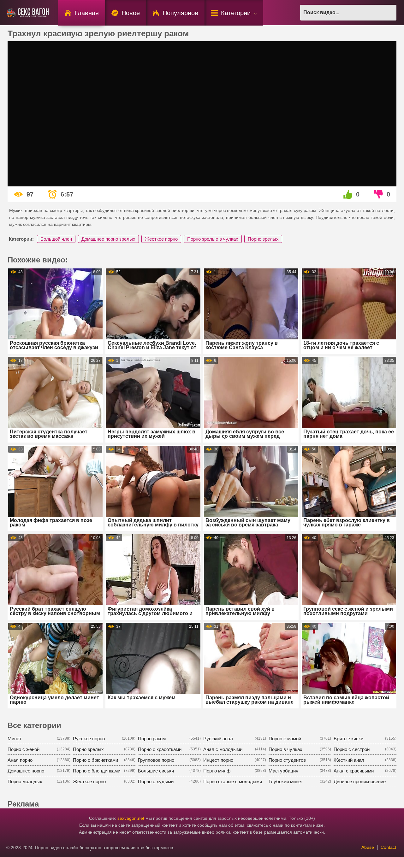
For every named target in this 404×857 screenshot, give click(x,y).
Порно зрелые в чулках (212, 239)
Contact (388, 847)
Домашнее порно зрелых (108, 239)
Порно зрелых (263, 239)
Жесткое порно (161, 239)
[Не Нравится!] (378, 194)
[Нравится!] (348, 194)
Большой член (56, 239)
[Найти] (388, 12)
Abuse (367, 847)
